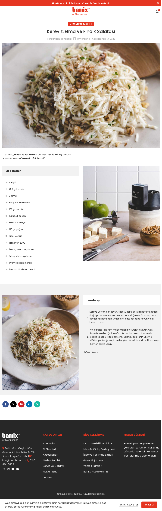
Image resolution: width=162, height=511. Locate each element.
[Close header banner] (158, 3)
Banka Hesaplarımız (95, 471)
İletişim (47, 477)
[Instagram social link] (8, 468)
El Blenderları (51, 449)
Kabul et (149, 504)
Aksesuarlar (50, 455)
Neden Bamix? (51, 460)
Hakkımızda (50, 471)
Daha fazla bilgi (128, 504)
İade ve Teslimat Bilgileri (98, 455)
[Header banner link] (81, 3)
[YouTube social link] (12, 468)
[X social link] (13, 404)
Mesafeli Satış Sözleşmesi (99, 449)
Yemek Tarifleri (84, 24)
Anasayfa (49, 443)
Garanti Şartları (93, 460)
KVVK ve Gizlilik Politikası (98, 443)
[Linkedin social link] (29, 404)
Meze (72, 24)
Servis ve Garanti (53, 466)
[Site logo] (81, 10)
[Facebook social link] (5, 404)
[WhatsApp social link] (37, 404)
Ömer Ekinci (83, 38)
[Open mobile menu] (4, 11)
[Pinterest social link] (21, 404)
